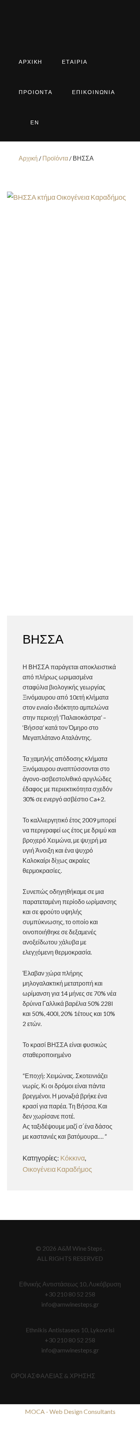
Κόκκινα (72, 1158)
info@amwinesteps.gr (70, 1304)
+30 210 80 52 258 (70, 1294)
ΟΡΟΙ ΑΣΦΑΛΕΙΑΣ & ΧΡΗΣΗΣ (53, 1375)
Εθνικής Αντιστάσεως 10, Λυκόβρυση (70, 1284)
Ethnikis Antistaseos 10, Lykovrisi (70, 1329)
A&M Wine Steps (70, 31)
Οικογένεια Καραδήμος (57, 1169)
